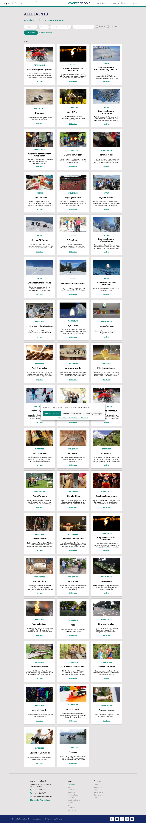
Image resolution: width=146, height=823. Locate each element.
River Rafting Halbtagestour (39, 69)
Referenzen (98, 787)
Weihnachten (72, 810)
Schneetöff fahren (40, 240)
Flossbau (73, 752)
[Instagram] (122, 819)
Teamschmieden (39, 624)
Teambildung (72, 790)
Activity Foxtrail (39, 539)
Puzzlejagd (73, 453)
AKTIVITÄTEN (29, 20)
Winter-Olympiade (39, 411)
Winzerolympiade (73, 368)
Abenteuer (71, 808)
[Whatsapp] (112, 819)
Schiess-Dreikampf (106, 667)
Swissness (71, 792)
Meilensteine (98, 792)
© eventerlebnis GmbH (20, 819)
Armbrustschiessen (39, 667)
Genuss (70, 803)
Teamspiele (73, 581)
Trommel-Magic (106, 155)
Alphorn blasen (40, 453)
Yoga (73, 625)
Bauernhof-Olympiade (40, 753)
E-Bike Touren (73, 240)
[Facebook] (132, 819)
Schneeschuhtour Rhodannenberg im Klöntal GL (106, 69)
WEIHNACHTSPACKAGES (54, 20)
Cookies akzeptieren (51, 413)
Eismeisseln (106, 581)
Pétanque (39, 113)
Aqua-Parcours (40, 496)
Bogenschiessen (106, 710)
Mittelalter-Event (73, 496)
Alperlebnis (106, 453)
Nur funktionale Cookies (72, 413)
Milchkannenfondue (106, 368)
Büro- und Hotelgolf (106, 624)
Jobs (96, 790)
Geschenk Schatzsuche (106, 496)
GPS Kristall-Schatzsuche (73, 667)
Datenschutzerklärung (73, 418)
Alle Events (71, 785)
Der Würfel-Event (106, 326)
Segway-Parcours (73, 197)
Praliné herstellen (39, 368)
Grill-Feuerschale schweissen (40, 326)
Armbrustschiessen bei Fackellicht (73, 69)
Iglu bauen (73, 325)
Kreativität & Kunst (74, 800)
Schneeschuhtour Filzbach (73, 284)
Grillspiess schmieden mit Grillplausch (39, 155)
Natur (70, 805)
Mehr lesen (39, 81)
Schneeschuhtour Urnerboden (106, 112)
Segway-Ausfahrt (106, 197)
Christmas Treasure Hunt (73, 539)
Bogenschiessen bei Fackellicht (106, 539)
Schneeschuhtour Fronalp (39, 283)
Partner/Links (99, 795)
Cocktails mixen (40, 197)
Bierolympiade (39, 581)
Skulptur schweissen (73, 155)
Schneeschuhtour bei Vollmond (106, 284)
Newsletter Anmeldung (40, 800)
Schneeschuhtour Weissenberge (106, 240)
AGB (95, 798)
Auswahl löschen (45, 32)
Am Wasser (71, 798)
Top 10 (70, 787)
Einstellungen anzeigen (93, 413)
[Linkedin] (117, 819)
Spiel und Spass (73, 795)
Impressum (84, 418)
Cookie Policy (62, 418)
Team (96, 785)
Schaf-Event (73, 112)
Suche (32, 32)
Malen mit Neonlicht (40, 710)
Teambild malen (73, 709)
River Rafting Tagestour (106, 411)
